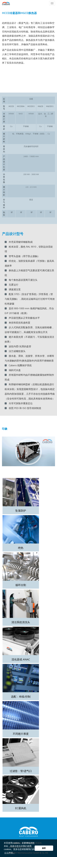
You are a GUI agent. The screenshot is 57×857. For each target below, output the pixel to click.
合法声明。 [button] (9, 853)
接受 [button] (44, 848)
